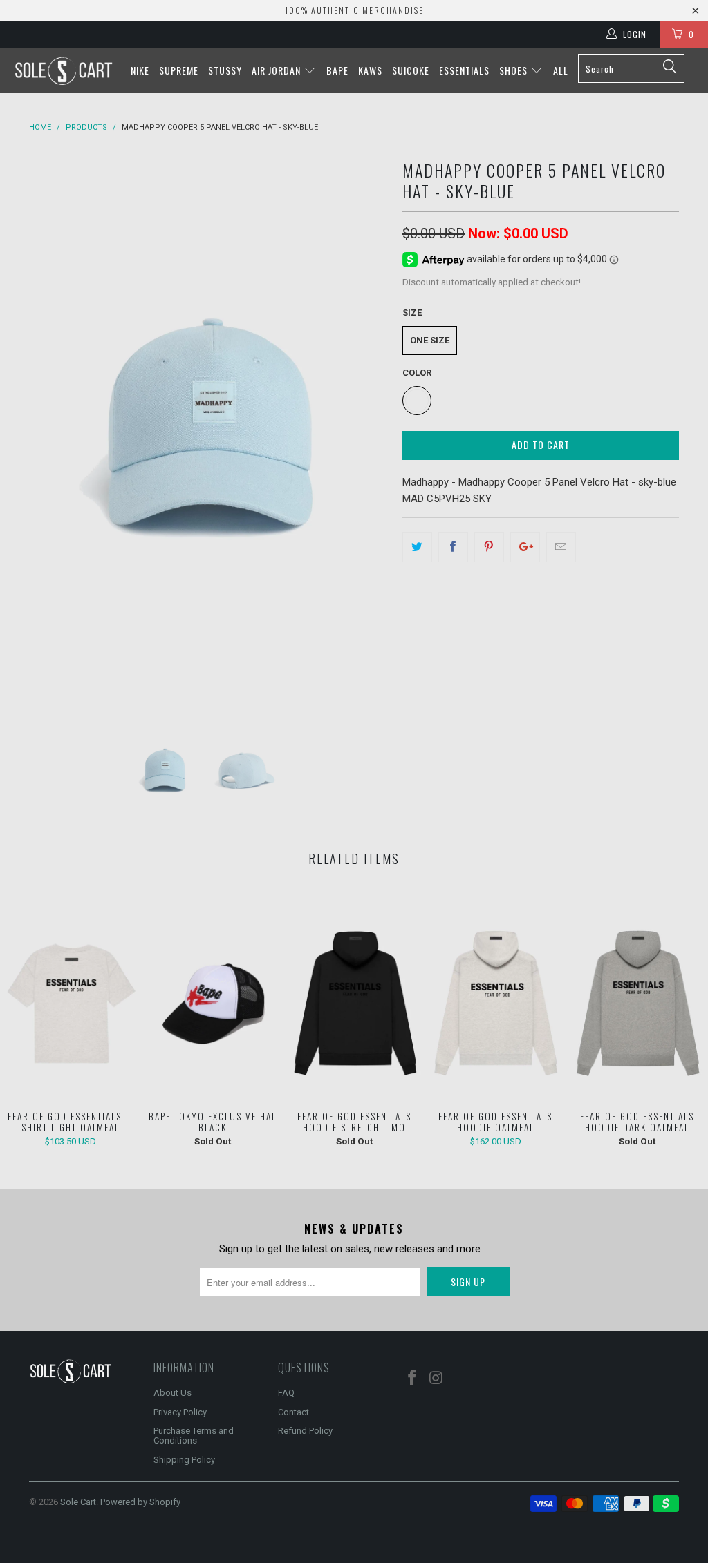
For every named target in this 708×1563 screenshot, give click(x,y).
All (560, 70)
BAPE (337, 70)
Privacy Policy (180, 1412)
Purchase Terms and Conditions (193, 1436)
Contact (293, 1412)
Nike (140, 70)
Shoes (514, 70)
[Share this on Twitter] (417, 547)
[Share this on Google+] (525, 547)
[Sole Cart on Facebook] (412, 1379)
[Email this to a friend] (561, 547)
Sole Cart (78, 1502)
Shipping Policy (184, 1460)
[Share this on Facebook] (453, 547)
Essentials (464, 70)
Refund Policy (305, 1431)
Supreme (178, 70)
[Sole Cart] (63, 70)
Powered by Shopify (140, 1502)
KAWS (370, 70)
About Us (172, 1393)
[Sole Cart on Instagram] (437, 1379)
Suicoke (410, 70)
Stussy (225, 70)
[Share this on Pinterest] (489, 547)
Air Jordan (278, 70)
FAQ (286, 1393)
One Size (429, 340)
